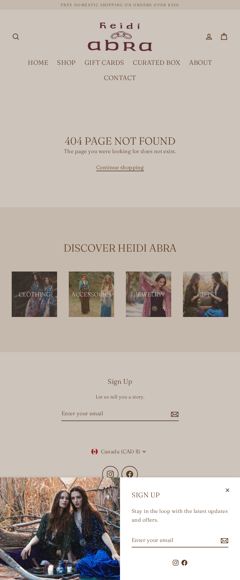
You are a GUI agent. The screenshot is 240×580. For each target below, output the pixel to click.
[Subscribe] (223, 540)
